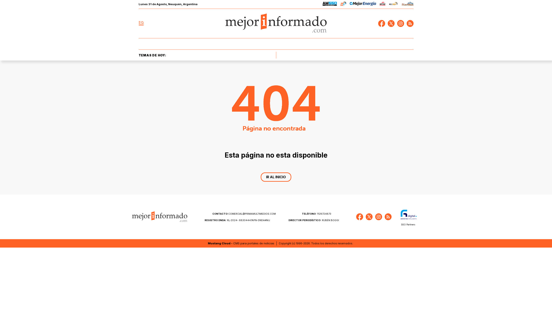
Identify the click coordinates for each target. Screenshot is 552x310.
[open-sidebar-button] (141, 23)
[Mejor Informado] (276, 23)
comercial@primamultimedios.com (244, 213)
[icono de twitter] (391, 23)
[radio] (330, 4)
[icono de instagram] (400, 23)
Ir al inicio (276, 177)
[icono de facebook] (381, 23)
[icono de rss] (410, 23)
